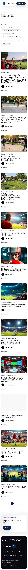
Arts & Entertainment (8, 27)
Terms (14, 565)
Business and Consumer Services (11, 30)
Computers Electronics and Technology (12, 36)
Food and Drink (6, 43)
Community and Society (8, 33)
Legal (18, 565)
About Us (5, 565)
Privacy (10, 565)
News (6, 527)
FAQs (19, 552)
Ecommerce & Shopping (8, 40)
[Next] (19, 503)
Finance (20, 40)
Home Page (6, 552)
